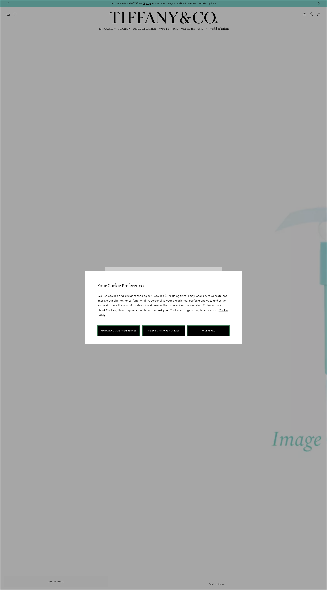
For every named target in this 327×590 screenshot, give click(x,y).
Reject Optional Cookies (163, 331)
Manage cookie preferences (118, 331)
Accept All (208, 331)
